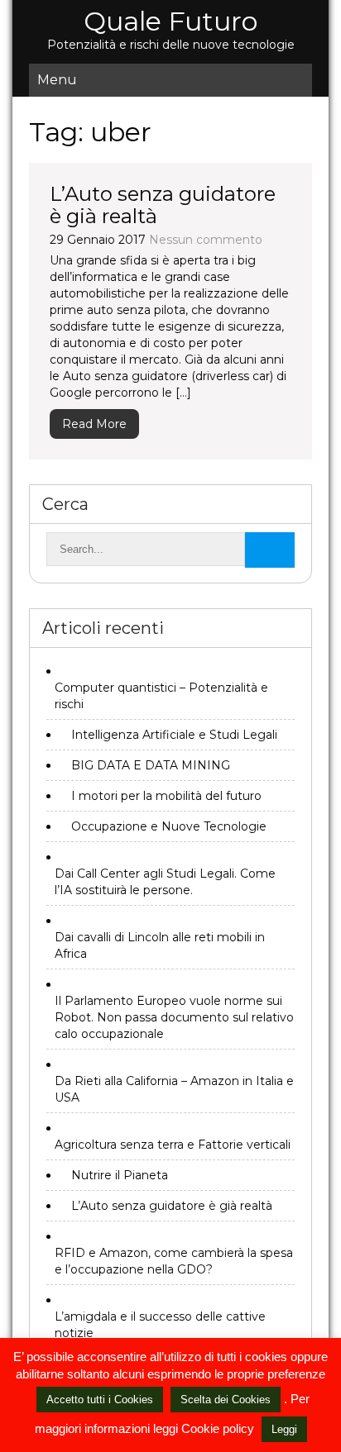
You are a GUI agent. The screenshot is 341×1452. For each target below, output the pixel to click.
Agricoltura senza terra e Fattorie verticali (173, 1144)
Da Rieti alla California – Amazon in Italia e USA (174, 1089)
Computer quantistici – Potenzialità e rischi (161, 696)
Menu (57, 80)
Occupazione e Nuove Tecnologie (169, 826)
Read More (94, 424)
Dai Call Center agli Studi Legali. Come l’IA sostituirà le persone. (165, 881)
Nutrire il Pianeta (119, 1175)
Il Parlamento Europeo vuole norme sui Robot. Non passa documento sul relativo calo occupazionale (174, 1017)
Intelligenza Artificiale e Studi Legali (174, 734)
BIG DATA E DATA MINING (150, 765)
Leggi (284, 1429)
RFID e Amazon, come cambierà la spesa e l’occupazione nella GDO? (174, 1261)
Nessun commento (205, 239)
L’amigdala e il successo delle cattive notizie (160, 1324)
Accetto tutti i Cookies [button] (99, 1399)
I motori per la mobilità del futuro (166, 795)
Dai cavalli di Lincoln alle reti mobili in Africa (160, 945)
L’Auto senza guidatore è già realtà (163, 204)
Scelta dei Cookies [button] (225, 1399)
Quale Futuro (170, 21)
